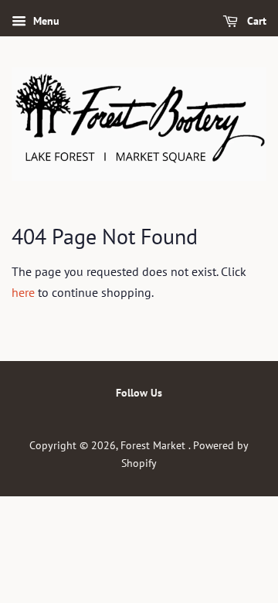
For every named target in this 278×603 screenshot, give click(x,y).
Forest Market (154, 445)
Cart (255, 21)
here (23, 292)
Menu (44, 21)
